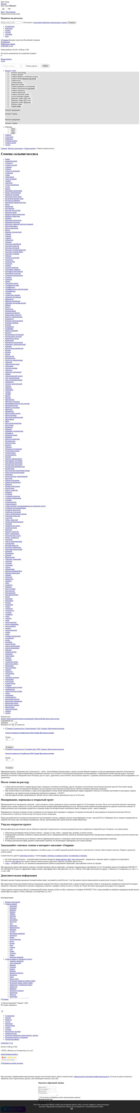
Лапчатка (8, 370)
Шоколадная (10, 557)
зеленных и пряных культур (57, 856)
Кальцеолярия (10, 311)
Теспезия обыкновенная (14, 522)
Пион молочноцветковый (14, 472)
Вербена (8, 218)
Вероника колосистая (13, 220)
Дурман (8, 293)
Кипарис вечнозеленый (14, 321)
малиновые (9, 666)
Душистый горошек (12, 295)
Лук (11, 924)
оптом (7, 675)
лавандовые (9, 656)
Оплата (8, 32)
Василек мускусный (12, 210)
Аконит (8, 169)
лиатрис (8, 658)
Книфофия (9, 329)
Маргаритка (9, 400)
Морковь (13, 929)
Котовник (13, 975)
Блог (7, 36)
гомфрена (8, 614)
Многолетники (11, 415)
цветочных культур (26, 856)
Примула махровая (12, 480)
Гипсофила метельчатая (14, 271)
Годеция (8, 277)
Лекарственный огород (14, 376)
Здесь (7, 863)
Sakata (7, 159)
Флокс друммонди (12, 537)
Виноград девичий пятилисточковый (19, 224)
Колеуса (8, 333)
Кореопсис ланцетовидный (15, 344)
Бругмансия (9, 208)
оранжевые (9, 679)
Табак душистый (11, 520)
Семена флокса (11, 504)
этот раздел (16, 861)
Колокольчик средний (13, 336)
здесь (73, 859)
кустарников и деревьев (78, 856)
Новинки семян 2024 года (21, 102)
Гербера (8, 266)
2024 (13, 129)
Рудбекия (8, 494)
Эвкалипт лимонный (13, 559)
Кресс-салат (14, 979)
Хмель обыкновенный (13, 541)
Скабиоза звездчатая (12, 510)
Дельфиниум (10, 287)
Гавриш (8, 234)
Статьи (7, 1022)
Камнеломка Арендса (13, 315)
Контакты (9, 28)
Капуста (13, 918)
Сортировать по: (7, 721)
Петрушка (13, 996)
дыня (7, 620)
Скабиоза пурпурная (13, 512)
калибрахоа (9, 638)
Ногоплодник (10, 443)
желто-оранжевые (12, 624)
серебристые (10, 689)
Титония (8, 524)
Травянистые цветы (12, 526)
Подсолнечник (15, 939)
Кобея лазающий (11, 331)
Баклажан (13, 906)
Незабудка (9, 427)
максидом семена (11, 664)
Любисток (13, 987)
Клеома (8, 325)
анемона (8, 581)
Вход (3, 12)
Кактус (7, 307)
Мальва (8, 398)
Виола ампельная (11, 228)
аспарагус (9, 585)
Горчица (13, 967)
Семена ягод (16, 80)
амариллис (9, 579)
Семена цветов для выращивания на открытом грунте (25, 506)
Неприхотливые (11, 435)
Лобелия (8, 388)
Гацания (8, 242)
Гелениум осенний (12, 258)
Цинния (8, 555)
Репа (11, 945)
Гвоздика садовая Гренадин (15, 250)
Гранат (7, 281)
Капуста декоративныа (13, 317)
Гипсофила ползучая (13, 273)
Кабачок (13, 916)
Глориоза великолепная (14, 275)
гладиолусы (9, 610)
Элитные (8, 561)
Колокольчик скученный (14, 334)
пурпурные (9, 681)
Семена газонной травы (20, 94)
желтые (8, 628)
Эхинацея (9, 565)
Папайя (8, 457)
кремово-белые (11, 652)
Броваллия (9, 206)
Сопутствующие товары (20, 96)
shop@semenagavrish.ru (9, 1054)
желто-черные (10, 626)
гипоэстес (9, 608)
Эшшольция (9, 569)
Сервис (8, 30)
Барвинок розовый (12, 195)
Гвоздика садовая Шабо (14, 252)
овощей (43, 856)
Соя (11, 949)
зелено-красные (11, 630)
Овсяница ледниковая (13, 449)
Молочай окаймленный (14, 417)
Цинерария (9, 553)
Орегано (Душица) (17, 991)
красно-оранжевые (12, 648)
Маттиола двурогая (12, 401)
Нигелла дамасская (12, 439)
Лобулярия (9, 390)
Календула (9, 309)
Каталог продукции (18, 73)
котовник (8, 642)
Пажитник (14, 993)
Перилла (13, 995)
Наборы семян (16, 104)
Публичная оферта (12, 1039)
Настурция (9, 425)
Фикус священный (12, 534)
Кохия (7, 354)
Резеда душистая (11, 490)
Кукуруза (13, 922)
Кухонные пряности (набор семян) (22, 981)
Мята (7, 421)
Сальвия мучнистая (12, 496)
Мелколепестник (11, 405)
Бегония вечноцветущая (14, 198)
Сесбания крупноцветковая (15, 508)
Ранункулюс (9, 488)
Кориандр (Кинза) (16, 973)
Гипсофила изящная (12, 269)
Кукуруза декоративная (14, 360)
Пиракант (9, 474)
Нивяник (8, 437)
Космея (8, 350)
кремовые (9, 654)
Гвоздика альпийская (13, 244)
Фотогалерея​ (10, 1026)
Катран (12, 969)
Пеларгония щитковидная (15, 467)
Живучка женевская (12, 301)
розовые (8, 685)
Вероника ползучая (12, 222)
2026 (13, 133)
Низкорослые (10, 441)
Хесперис (8, 539)
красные (8, 650)
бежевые (8, 587)
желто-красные (11, 622)
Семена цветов (16, 82)
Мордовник (9, 419)
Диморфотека (10, 291)
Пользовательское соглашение (16, 1037)
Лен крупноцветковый (13, 380)
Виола (7, 230)
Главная (4, 148)
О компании (9, 26)
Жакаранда (9, 299)
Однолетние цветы (12, 451)
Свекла (12, 947)
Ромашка (8, 492)
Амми (7, 175)
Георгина (8, 264)
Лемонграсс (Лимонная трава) (21, 985)
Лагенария (9, 366)
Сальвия (8, 500)
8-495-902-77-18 (7, 46)
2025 (13, 131)
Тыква (12, 955)
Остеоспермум (10, 455)
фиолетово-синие (11, 703)
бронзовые (9, 601)
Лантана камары (11, 368)
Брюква (12, 912)
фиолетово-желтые (12, 699)
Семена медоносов (18, 92)
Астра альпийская (12, 185)
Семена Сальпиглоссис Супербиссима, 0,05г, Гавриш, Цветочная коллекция (29, 753)
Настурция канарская (13, 423)
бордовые (8, 599)
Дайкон (12, 914)
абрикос (8, 575)
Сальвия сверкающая (13, 498)
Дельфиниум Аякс (12, 285)
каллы (7, 640)
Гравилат (8, 279)
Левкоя (7, 374)
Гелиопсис (9, 260)
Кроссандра (9, 356)
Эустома (8, 563)
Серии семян (16, 106)
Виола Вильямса (11, 226)
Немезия (8, 429)
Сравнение (5, 42)
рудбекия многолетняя (13, 687)
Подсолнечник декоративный (16, 476)
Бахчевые (13, 908)
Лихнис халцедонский (13, 384)
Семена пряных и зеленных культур (24, 77)
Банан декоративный (13, 193)
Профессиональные (12, 486)
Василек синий (11, 212)
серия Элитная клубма (13, 691)
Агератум (8, 163)
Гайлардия (9, 240)
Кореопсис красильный (14, 342)
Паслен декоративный (13, 459)
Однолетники (10, 453)
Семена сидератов (18, 90)
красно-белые (10, 644)
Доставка (8, 34)
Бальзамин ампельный (13, 191)
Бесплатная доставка (13, 1031)
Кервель (13, 971)
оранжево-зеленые (12, 677)
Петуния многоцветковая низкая (17, 470)
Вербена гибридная (12, 216)
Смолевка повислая (12, 516)
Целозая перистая (11, 545)
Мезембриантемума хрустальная (17, 403)
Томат (12, 951)
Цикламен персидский (13, 549)
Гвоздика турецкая (12, 254)
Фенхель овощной (16, 957)
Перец (12, 937)
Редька (12, 943)
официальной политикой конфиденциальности (91, 1077)
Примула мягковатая (13, 482)
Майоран (13, 989)
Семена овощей (17, 75)
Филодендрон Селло (13, 536)
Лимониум (9, 382)
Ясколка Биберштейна (13, 571)
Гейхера (8, 256)
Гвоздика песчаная (12, 248)
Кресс (12, 977)
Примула (8, 484)
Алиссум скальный (12, 171)
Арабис (8, 181)
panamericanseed (11, 161)
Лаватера (8, 362)
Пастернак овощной (17, 933)
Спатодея (8, 518)
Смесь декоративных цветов (15, 514)
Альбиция (9, 173)
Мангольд (13, 926)
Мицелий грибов (17, 84)
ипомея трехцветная (12, 636)
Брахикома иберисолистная (15, 202)
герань (7, 606)
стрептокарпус (10, 697)
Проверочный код (45, 1099)
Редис (12, 941)
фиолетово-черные (12, 705)
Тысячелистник (11, 528)
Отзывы (8, 1029)
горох (7, 616)
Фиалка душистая (11, 532)
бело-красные (10, 593)
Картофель (14, 920)
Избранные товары (8, 44)
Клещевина (9, 327)
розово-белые (10, 683)
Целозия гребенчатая (13, 547)
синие (7, 693)
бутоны (8, 603)
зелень (7, 632)
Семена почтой (11, 1033)
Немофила (9, 433)
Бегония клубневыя (12, 200)
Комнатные (9, 340)
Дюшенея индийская (13, 297)
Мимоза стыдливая (12, 407)
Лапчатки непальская (13, 372)
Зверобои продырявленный (15, 303)
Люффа (8, 394)
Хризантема (9, 543)
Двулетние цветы (11, 283)
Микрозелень (15, 928)
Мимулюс (9, 409)
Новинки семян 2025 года (21, 100)
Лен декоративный (12, 378)
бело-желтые (10, 591)
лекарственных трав (63, 859)
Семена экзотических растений (23, 88)
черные (8, 711)
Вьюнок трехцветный (13, 232)
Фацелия (8, 530)
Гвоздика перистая (12, 246)
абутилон (8, 577)
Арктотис (8, 183)
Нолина (8, 445)
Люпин (8, 392)
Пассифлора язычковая (13, 463)
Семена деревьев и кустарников (23, 86)
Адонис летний (11, 165)
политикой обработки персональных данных (50, 22)
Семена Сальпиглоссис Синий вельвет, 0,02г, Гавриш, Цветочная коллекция (29, 733)
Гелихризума (10, 262)
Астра (7, 187)
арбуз (7, 583)
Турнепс (13, 953)
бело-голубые (10, 589)
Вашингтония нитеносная (15, 214)
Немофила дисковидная (14, 431)
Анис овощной (11, 179)
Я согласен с (45, 22)
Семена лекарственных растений (23, 78)
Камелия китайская (12, 313)
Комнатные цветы (12, 338)
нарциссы (9, 672)
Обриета (8, 447)
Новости (8, 1020)
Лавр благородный (12, 364)
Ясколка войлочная (12, 573)
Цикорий (8, 551)
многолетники (10, 668)
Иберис (8, 305)
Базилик (13, 965)
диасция (8, 618)
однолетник (9, 673)
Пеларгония (9, 469)
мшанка (8, 670)
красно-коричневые (12, 646)
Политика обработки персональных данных (21, 1035)
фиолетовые (9, 707)
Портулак (8, 478)
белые (7, 597)
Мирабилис (9, 411)
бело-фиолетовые (11, 595)
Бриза (7, 204)
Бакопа (7, 189)
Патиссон (13, 935)
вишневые (9, 604)
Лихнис (8, 386)
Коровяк (8, 346)
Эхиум (7, 567)
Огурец (12, 931)
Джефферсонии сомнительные (16, 289)
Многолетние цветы (12, 413)
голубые (8, 612)
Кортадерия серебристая (14, 348)
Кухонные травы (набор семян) (21, 983)
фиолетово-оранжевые (13, 701)
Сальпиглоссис (11, 502)
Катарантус (9, 319)
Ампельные (9, 177)
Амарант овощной (16, 961)
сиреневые (9, 695)
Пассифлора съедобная (13, 461)
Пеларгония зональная (13, 465)
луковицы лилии (11, 662)
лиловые (8, 660)
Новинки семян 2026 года (21, 98)
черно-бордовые (11, 709)
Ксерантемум (10, 358)
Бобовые (13, 910)
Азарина (8, 167)
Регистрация (10, 12)
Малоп (7, 396)
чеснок (7, 713)
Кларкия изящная (11, 323)
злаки (7, 634)
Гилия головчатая (11, 267)
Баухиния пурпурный (13, 197)
